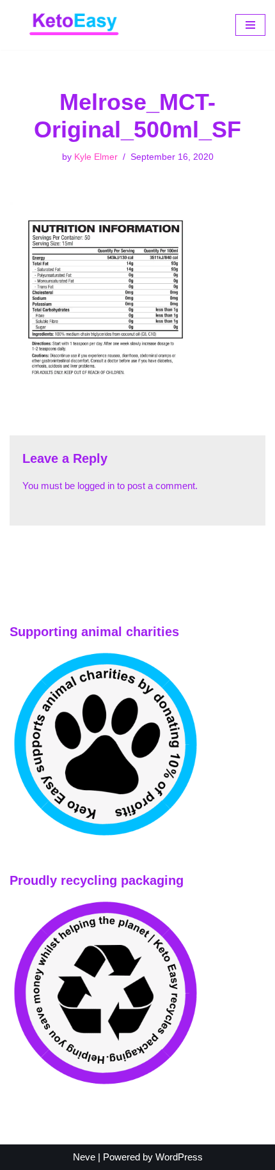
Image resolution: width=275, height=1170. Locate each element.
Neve (84, 1156)
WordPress (179, 1156)
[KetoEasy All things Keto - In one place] (74, 25)
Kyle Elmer (96, 157)
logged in (95, 485)
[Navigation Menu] (250, 25)
